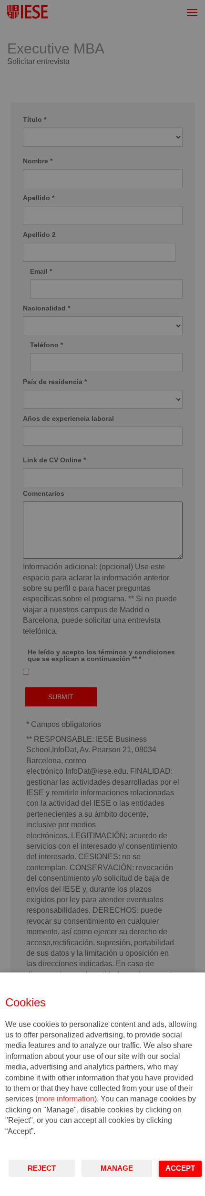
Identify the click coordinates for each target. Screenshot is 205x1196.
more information (66, 1099)
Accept (180, 1168)
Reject (42, 1168)
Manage (117, 1168)
